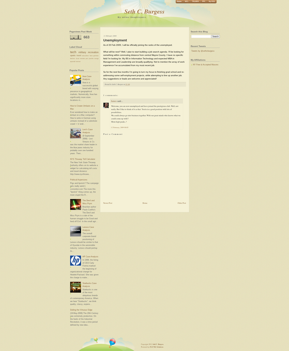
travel (79, 55)
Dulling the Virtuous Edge (81, 310)
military (82, 52)
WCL (187, 1)
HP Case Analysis (90, 256)
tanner (78, 61)
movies (82, 58)
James (114, 100)
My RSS (212, 1)
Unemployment (115, 40)
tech (73, 52)
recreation (93, 52)
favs (91, 55)
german (96, 55)
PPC (203, 1)
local (77, 58)
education (85, 55)
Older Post (182, 203)
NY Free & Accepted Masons (205, 64)
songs (96, 58)
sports (73, 55)
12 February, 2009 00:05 (119, 127)
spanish (73, 61)
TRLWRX (195, 1)
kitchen (72, 58)
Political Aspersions (78, 180)
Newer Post (107, 203)
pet (87, 58)
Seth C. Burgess (144, 11)
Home (179, 1)
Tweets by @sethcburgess (202, 51)
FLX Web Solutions (156, 347)
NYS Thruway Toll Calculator (82, 159)
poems (91, 58)
